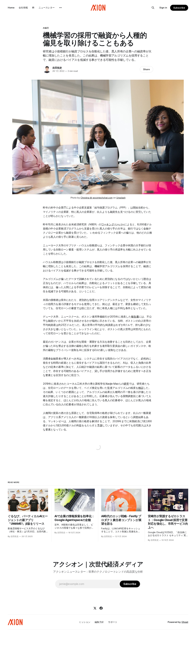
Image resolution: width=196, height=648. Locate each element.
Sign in (163, 7)
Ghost (184, 622)
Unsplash (121, 197)
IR (33, 7)
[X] (94, 608)
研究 (126, 383)
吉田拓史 (57, 67)
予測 (99, 425)
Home (11, 7)
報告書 (135, 316)
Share (146, 69)
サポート (112, 622)
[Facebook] (101, 608)
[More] (60, 7)
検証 (140, 387)
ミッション (84, 622)
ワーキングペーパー (112, 224)
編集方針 (99, 622)
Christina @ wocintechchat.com (97, 197)
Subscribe (179, 7)
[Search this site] (153, 7)
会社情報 (23, 7)
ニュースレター (47, 7)
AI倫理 (46, 28)
